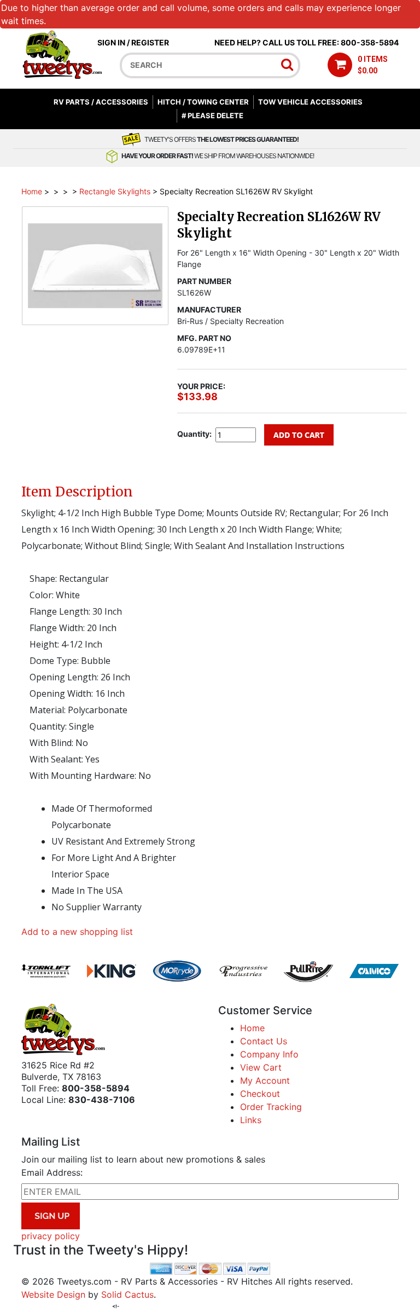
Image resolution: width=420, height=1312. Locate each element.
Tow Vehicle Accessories (310, 101)
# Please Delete (212, 115)
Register (150, 42)
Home (31, 191)
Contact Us (263, 1041)
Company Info (269, 1054)
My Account (265, 1080)
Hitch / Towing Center (203, 101)
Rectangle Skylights (114, 191)
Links (250, 1119)
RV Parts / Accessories (101, 101)
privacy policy (50, 1235)
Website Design (53, 1294)
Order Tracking (271, 1106)
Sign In (111, 42)
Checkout (260, 1093)
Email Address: (52, 1172)
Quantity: (194, 433)
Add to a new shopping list (77, 931)
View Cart (261, 1067)
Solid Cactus (127, 1294)
